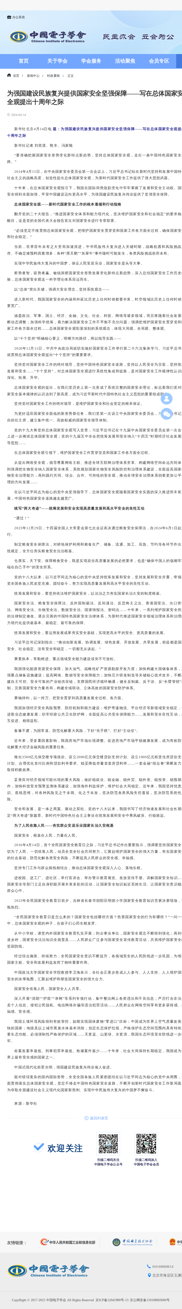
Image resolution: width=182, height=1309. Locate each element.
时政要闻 (53, 76)
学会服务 (91, 61)
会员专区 (159, 61)
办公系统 (18, 17)
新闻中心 (33, 76)
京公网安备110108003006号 (150, 1300)
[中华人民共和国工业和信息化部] (70, 1243)
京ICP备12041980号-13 (112, 1300)
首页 (24, 61)
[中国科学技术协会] (135, 1242)
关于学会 (57, 61)
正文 (71, 76)
